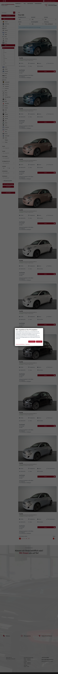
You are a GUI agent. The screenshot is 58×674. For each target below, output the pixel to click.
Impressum (27, 344)
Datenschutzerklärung (20, 344)
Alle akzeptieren (32, 341)
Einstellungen (39, 341)
